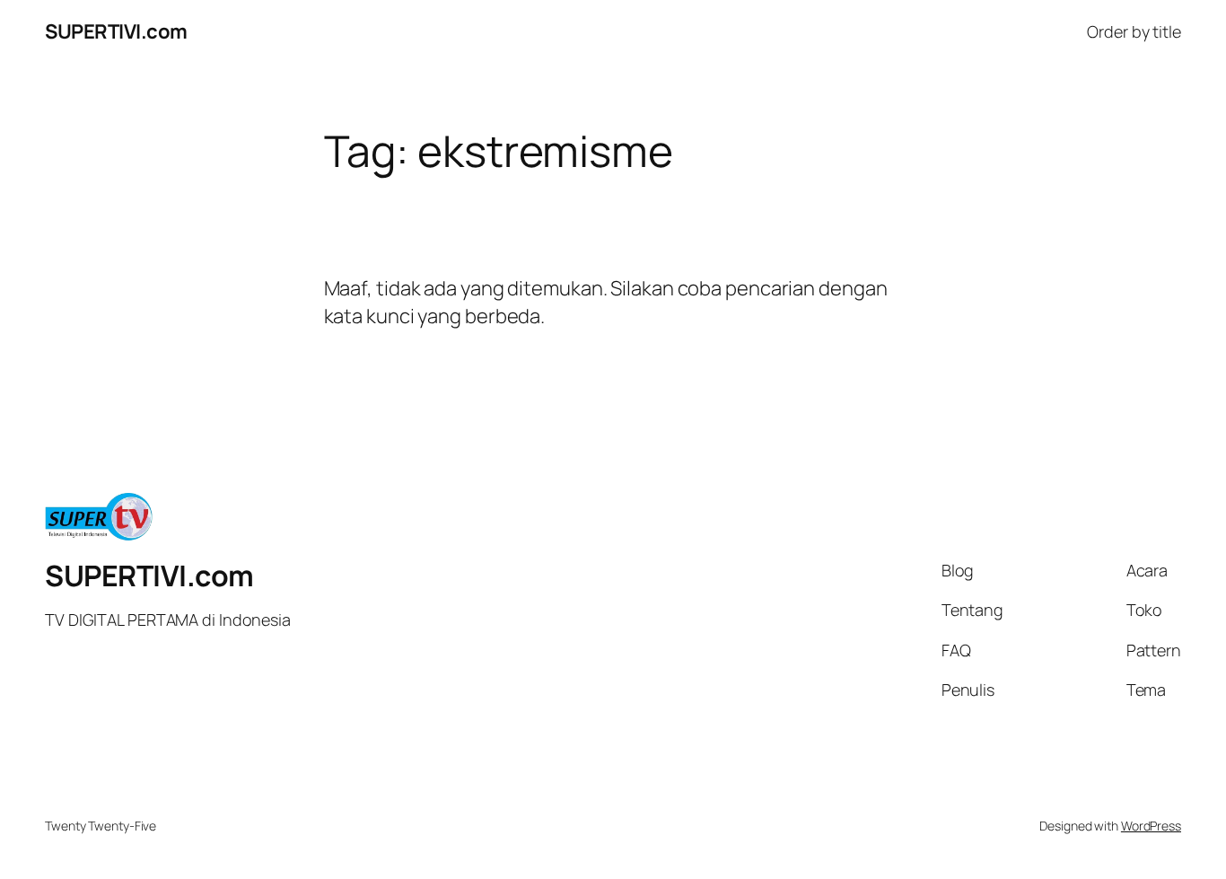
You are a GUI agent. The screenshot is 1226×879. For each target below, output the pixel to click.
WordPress (1151, 825)
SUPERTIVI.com (116, 31)
